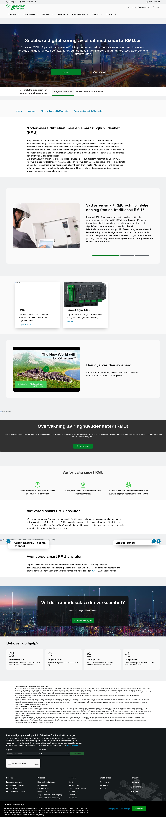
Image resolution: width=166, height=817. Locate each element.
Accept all (139, 809)
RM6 (93, 571)
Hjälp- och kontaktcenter (46, 782)
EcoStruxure (104, 782)
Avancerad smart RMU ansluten (88, 111)
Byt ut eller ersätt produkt (15, 791)
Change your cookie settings (119, 809)
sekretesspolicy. (72, 745)
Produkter (31, 111)
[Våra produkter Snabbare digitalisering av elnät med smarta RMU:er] (100, 72)
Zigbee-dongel (126, 542)
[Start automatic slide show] (93, 81)
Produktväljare (11, 788)
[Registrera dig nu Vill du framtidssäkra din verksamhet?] (83, 620)
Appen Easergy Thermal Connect (30, 544)
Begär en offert (43, 788)
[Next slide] (89, 81)
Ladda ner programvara (15, 785)
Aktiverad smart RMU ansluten (55, 111)
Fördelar (18, 111)
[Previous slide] (73, 81)
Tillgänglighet (73, 791)
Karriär (71, 782)
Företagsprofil (74, 785)
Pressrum (72, 795)
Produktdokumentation (14, 782)
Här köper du (42, 785)
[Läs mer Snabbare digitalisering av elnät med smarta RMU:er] (66, 72)
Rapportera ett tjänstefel (77, 788)
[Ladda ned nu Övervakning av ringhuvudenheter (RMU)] (83, 446)
